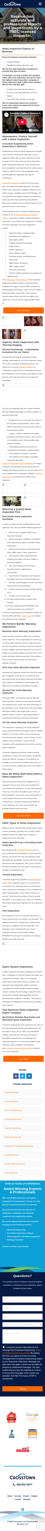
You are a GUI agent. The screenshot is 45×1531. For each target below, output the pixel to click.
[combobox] (22, 1324)
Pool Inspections (11, 1173)
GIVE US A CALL (23, 310)
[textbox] (21, 1324)
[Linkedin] (22, 1509)
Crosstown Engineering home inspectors (17, 463)
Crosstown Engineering (11, 183)
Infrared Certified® (26, 367)
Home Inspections (11, 1101)
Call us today (27, 616)
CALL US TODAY (23, 816)
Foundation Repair (12, 1092)
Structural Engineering (13, 1110)
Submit (23, 1389)
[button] (16, 1076)
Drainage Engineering (13, 1119)
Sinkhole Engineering (13, 1137)
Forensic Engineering (13, 1128)
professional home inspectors (17, 280)
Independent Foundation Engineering (19, 1146)
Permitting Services (12, 1155)
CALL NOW (23, 1059)
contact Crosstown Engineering (18, 1048)
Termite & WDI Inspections (15, 1164)
